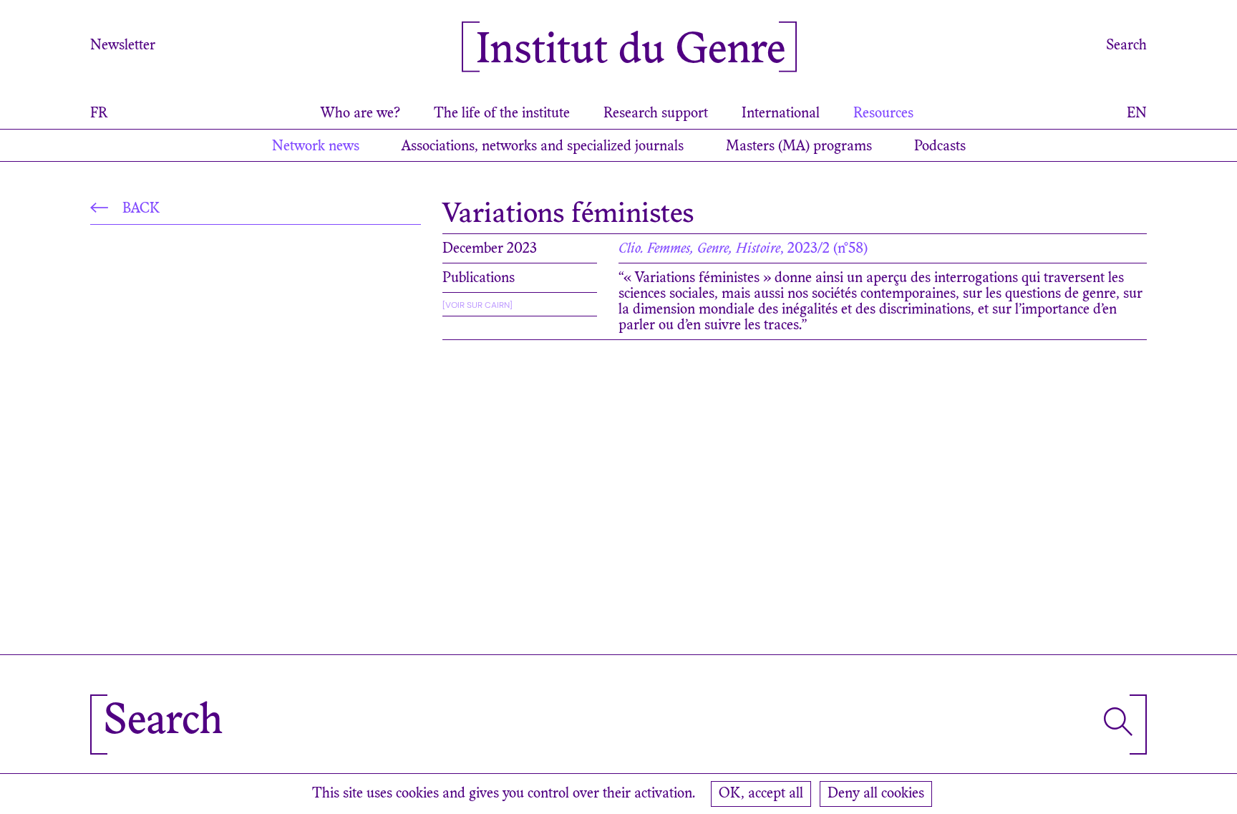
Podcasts (940, 147)
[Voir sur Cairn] (477, 305)
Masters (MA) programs (799, 147)
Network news (315, 147)
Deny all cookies (876, 794)
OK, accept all (761, 794)
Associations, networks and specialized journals (543, 147)
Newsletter (122, 46)
